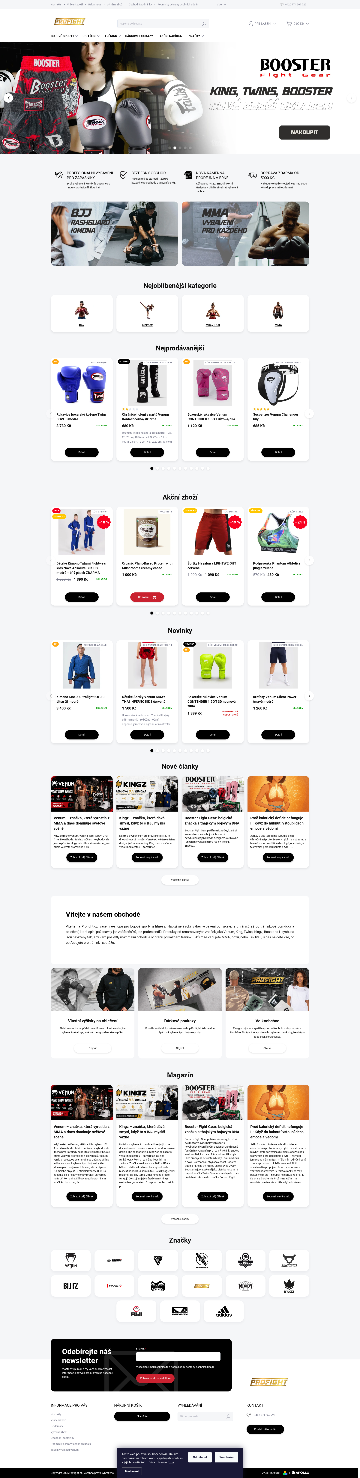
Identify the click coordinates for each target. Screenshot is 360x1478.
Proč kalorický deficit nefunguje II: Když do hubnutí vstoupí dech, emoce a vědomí (277, 1131)
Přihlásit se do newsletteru (155, 1378)
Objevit (93, 1048)
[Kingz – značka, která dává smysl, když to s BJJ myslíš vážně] (147, 1102)
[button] (14, 98)
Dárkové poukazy (180, 1021)
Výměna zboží (115, 4)
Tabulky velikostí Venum (65, 1449)
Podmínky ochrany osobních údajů (178, 4)
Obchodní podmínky (140, 4)
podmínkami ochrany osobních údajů (192, 1366)
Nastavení (132, 1471)
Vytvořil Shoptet (271, 1472)
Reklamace (94, 4)
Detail (81, 452)
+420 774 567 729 (264, 1415)
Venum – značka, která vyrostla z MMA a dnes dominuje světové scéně (82, 1131)
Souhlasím (226, 1457)
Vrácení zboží (75, 4)
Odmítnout (200, 1457)
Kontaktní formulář (265, 1429)
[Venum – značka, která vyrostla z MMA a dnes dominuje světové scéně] (82, 1102)
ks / (142, 1416)
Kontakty (56, 4)
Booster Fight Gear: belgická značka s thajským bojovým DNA (212, 1129)
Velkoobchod (267, 1021)
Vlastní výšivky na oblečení (92, 1021)
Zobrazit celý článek (81, 857)
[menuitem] (65, 36)
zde (171, 1462)
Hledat (204, 23)
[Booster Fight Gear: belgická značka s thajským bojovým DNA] (213, 1102)
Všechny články (180, 879)
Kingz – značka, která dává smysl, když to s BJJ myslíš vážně (142, 1131)
